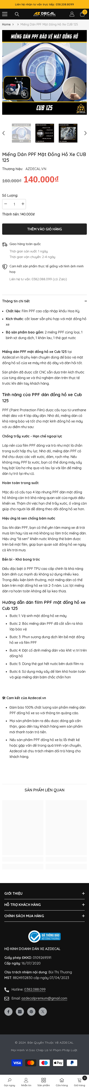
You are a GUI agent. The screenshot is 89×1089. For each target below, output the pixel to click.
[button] (3, 133)
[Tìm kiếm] (17, 14)
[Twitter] (43, 1012)
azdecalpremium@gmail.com (44, 998)
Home (6, 24)
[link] (22, 859)
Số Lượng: (10, 195)
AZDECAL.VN (35, 169)
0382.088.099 (35, 989)
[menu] (4, 14)
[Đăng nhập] (72, 14)
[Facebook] (8, 1012)
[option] (44, 72)
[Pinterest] (31, 1012)
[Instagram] (20, 1012)
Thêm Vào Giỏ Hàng (44, 228)
